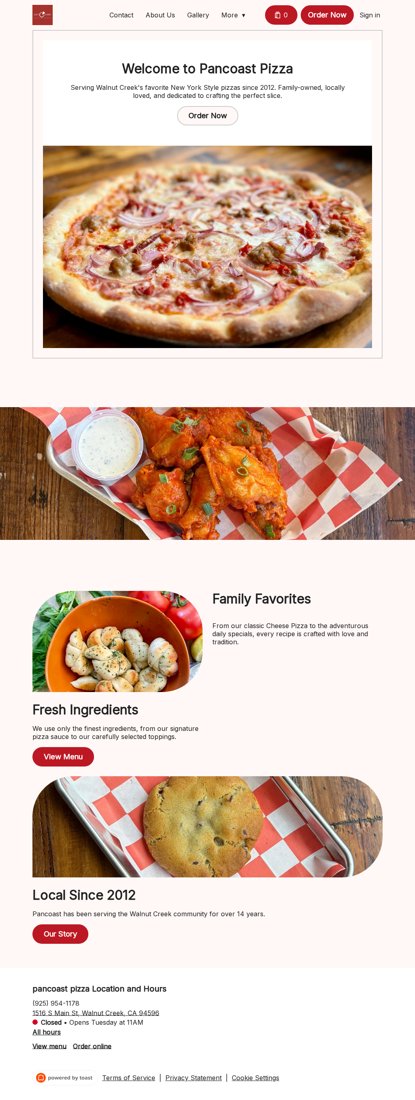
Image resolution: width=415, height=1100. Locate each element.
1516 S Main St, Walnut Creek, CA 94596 (95, 1013)
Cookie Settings (255, 1078)
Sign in (369, 15)
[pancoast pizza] (42, 15)
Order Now (327, 14)
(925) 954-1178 (55, 1003)
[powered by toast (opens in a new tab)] (65, 1078)
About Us (160, 15)
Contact (121, 15)
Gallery (198, 15)
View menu (49, 1046)
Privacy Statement (193, 1078)
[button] (235, 15)
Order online (92, 1046)
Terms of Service (128, 1078)
